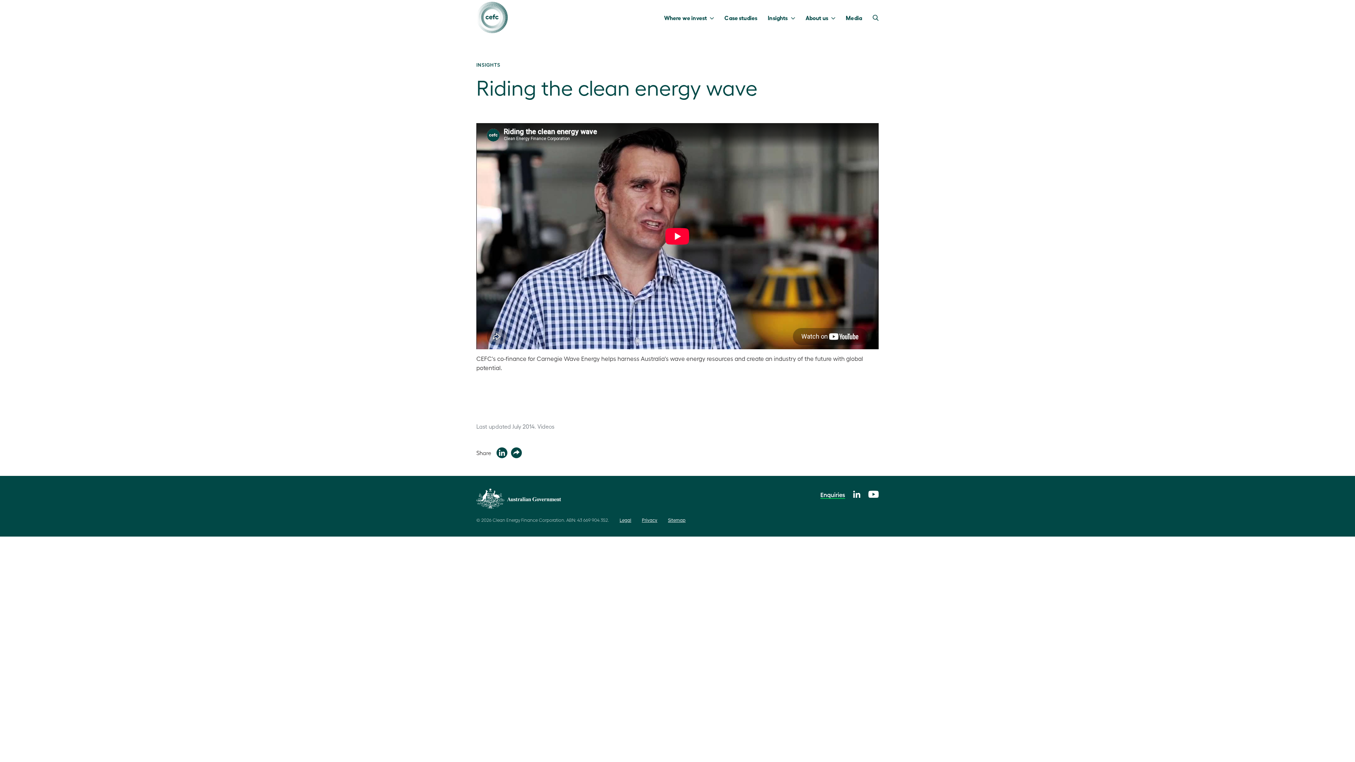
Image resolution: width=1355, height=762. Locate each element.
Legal (625, 519)
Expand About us (835, 18)
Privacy (649, 519)
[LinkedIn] (856, 493)
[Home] (492, 17)
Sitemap (677, 519)
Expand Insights (794, 18)
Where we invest (685, 17)
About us (817, 17)
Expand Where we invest (713, 18)
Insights (778, 17)
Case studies (740, 17)
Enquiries (832, 494)
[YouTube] (873, 493)
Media (854, 17)
